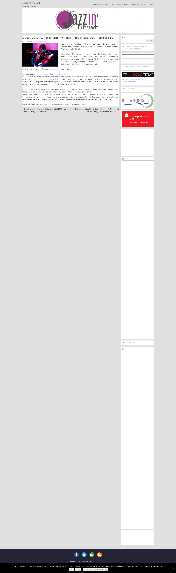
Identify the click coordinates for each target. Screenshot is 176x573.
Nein (78, 570)
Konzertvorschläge (49, 104)
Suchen (125, 37)
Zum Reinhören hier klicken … (55, 74)
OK (71, 570)
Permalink (81, 104)
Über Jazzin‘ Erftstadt (100, 4)
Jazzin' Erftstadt (31, 3)
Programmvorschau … (120, 4)
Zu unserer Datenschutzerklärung (95, 570)
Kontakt (73, 561)
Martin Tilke (44, 41)
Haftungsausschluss (86, 561)
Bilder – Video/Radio (138, 4)
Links (151, 4)
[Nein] (173, 568)
